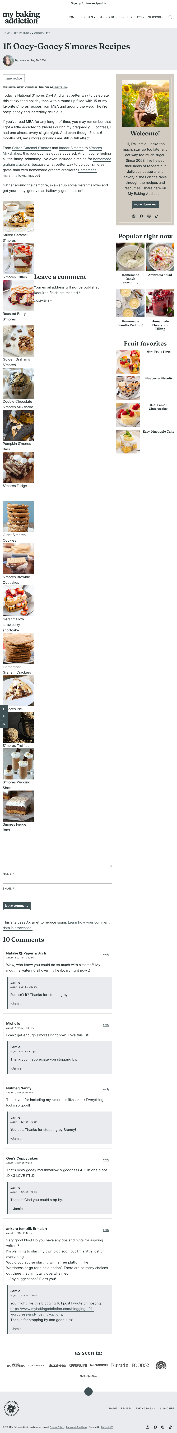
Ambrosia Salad (160, 275)
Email (8, 888)
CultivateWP (107, 1427)
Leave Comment (16, 905)
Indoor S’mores (71, 148)
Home (72, 17)
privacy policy (60, 87)
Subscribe (156, 17)
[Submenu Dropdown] (95, 17)
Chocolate (42, 33)
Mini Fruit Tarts (158, 352)
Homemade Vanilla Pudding (130, 323)
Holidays (134, 17)
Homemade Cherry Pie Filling (160, 325)
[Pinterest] (149, 216)
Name (8, 873)
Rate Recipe (14, 78)
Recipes (87, 17)
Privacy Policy (57, 1427)
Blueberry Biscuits (159, 378)
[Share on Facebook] (4, 709)
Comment (43, 300)
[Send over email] (4, 724)
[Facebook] (141, 216)
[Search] (170, 17)
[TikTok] (156, 216)
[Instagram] (134, 216)
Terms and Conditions (76, 1427)
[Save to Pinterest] (4, 716)
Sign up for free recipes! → (88, 3)
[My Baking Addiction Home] (21, 17)
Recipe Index (22, 33)
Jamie (22, 60)
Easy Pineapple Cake (158, 431)
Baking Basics (110, 17)
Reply (106, 954)
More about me (145, 204)
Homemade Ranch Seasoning (130, 278)
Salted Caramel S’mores (31, 148)
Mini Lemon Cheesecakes (158, 407)
